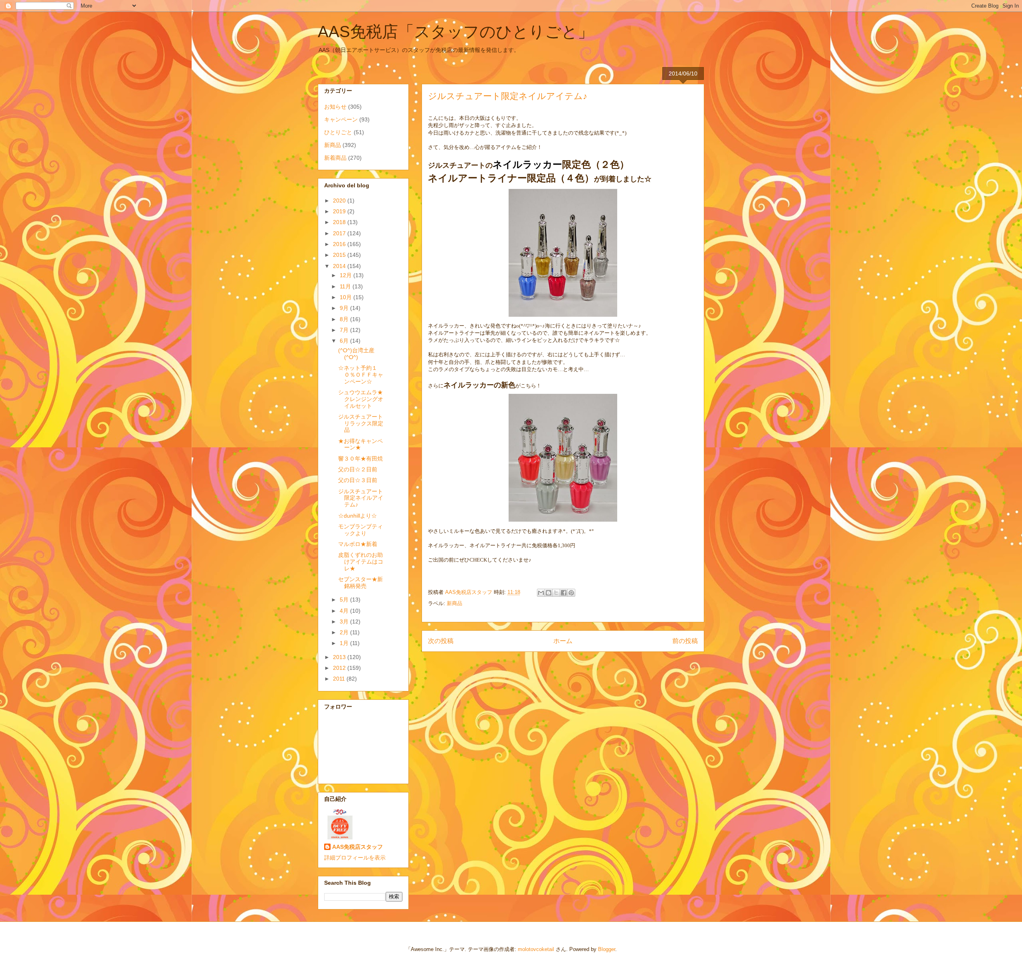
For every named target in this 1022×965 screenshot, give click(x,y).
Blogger (606, 949)
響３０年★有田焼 (360, 458)
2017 (340, 233)
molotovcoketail (536, 949)
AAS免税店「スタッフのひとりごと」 (456, 31)
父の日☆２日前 (357, 469)
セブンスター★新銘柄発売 (360, 582)
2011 (340, 678)
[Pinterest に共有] (571, 593)
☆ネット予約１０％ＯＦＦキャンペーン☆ (360, 375)
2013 (340, 657)
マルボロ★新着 (357, 544)
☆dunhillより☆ (357, 515)
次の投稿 (441, 640)
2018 (340, 222)
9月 (345, 308)
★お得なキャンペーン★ (360, 444)
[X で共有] (556, 593)
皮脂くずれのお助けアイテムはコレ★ (360, 562)
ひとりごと (338, 132)
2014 (340, 266)
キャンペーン (341, 119)
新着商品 (335, 158)
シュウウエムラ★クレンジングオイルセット (360, 399)
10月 (346, 297)
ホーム (562, 640)
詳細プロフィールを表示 (355, 857)
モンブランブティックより (360, 529)
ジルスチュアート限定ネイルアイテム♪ (360, 498)
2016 (340, 244)
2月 (345, 632)
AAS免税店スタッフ (357, 847)
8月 (345, 319)
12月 (346, 275)
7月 (345, 330)
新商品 (454, 603)
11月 (346, 286)
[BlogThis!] (549, 593)
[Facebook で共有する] (564, 593)
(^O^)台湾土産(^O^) (356, 353)
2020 (340, 200)
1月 (345, 643)
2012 (340, 668)
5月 (345, 599)
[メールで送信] (541, 593)
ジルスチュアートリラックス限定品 (360, 423)
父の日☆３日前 (357, 480)
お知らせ (335, 106)
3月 (345, 621)
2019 (340, 211)
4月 (345, 611)
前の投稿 (685, 640)
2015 (340, 255)
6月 (345, 341)
